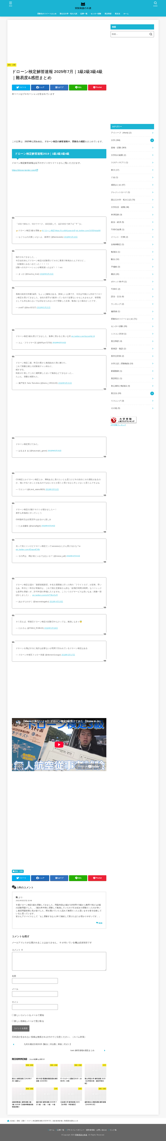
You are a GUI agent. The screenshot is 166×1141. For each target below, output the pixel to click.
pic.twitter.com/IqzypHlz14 (83, 336)
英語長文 (116, 378)
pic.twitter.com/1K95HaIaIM (88, 231)
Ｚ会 (114, 177)
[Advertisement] (59, 42)
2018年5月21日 (47, 274)
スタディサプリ (119, 162)
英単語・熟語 (118, 349)
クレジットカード (120, 192)
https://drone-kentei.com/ (24, 170)
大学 (115, 140)
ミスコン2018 (118, 334)
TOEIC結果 (117, 229)
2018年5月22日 (71, 237)
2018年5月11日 (52, 489)
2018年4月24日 (48, 526)
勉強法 (115, 252)
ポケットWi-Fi (119, 282)
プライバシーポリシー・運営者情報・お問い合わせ (87, 1130)
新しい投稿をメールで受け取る (29, 1021)
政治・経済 (117, 222)
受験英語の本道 (81, 1135)
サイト (15, 1002)
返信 (100, 923)
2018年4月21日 (73, 556)
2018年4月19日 (56, 602)
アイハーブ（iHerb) (121, 133)
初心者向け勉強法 (120, 386)
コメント (17, 950)
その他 (115, 408)
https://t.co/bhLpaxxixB (65, 231)
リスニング (117, 401)
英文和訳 (108, 14)
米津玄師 (116, 215)
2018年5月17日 (68, 655)
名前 (14, 976)
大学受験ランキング (118, 425)
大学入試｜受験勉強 (122, 364)
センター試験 (96, 14)
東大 (115, 170)
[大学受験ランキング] (123, 421)
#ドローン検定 (48, 231)
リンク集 (113, 1130)
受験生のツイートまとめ (47, 14)
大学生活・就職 (120, 207)
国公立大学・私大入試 (68, 14)
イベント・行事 (119, 237)
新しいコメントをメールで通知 (29, 1015)
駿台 (115, 259)
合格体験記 (117, 244)
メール (15, 989)
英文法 (117, 14)
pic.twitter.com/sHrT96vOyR (45, 595)
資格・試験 (12, 65)
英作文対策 (117, 356)
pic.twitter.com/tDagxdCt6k (28, 549)
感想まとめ (118, 185)
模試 (115, 274)
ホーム (126, 14)
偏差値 (115, 311)
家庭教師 (116, 371)
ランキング (117, 304)
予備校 (115, 267)
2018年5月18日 (51, 628)
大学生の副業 (118, 155)
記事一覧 (84, 14)
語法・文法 (117, 297)
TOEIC (115, 289)
